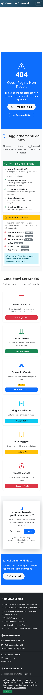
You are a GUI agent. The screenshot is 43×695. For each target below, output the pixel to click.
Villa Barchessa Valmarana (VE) (16, 621)
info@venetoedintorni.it (13, 645)
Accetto (8, 692)
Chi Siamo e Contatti (11, 655)
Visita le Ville (23, 452)
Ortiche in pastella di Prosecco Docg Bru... (20, 611)
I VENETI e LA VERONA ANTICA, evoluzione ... (21, 608)
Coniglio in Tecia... (10, 614)
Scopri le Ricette (23, 486)
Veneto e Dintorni (16, 3)
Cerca (29, 531)
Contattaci (15, 576)
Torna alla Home (23, 106)
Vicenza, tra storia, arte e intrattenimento (20, 628)
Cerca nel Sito (23, 115)
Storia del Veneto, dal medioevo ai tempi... (20, 604)
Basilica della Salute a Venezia (15, 625)
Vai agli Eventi (23, 317)
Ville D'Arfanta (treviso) (13, 618)
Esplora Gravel (23, 389)
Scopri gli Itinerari (22, 351)
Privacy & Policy (10, 658)
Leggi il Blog (23, 421)
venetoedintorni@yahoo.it (14, 648)
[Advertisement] (21, 30)
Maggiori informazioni (16, 688)
